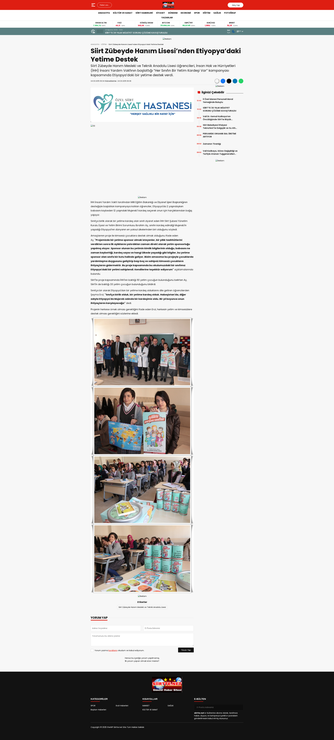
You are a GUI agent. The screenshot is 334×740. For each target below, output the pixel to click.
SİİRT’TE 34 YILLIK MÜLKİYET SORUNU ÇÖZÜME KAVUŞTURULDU (219, 109)
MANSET (146, 705)
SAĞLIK (217, 12)
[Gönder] (240, 707)
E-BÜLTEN (200, 699)
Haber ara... (104, 5)
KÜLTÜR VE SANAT (122, 12)
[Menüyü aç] (94, 5)
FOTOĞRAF (230, 12)
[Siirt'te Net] (168, 5)
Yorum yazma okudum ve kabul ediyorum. (119, 650)
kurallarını (113, 650)
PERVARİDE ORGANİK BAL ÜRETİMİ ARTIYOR (219, 135)
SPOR (197, 12)
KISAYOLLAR (149, 699)
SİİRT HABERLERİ (144, 12)
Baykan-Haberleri (98, 709)
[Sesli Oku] (217, 81)
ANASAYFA (104, 12)
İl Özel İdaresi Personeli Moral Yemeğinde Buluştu (218, 101)
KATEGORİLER (99, 699)
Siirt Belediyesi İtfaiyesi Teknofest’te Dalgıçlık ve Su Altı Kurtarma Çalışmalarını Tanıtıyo (219, 127)
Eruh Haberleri (122, 705)
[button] (98, 31)
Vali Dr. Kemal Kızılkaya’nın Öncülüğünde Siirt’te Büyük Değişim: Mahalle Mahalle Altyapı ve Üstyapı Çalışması (156, 32)
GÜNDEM (173, 12)
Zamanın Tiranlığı (212, 143)
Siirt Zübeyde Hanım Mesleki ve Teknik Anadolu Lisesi (142, 607)
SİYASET (160, 12)
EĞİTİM (206, 12)
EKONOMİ (186, 12)
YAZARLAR (167, 17)
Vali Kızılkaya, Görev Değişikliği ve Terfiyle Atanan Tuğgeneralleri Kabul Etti (220, 152)
